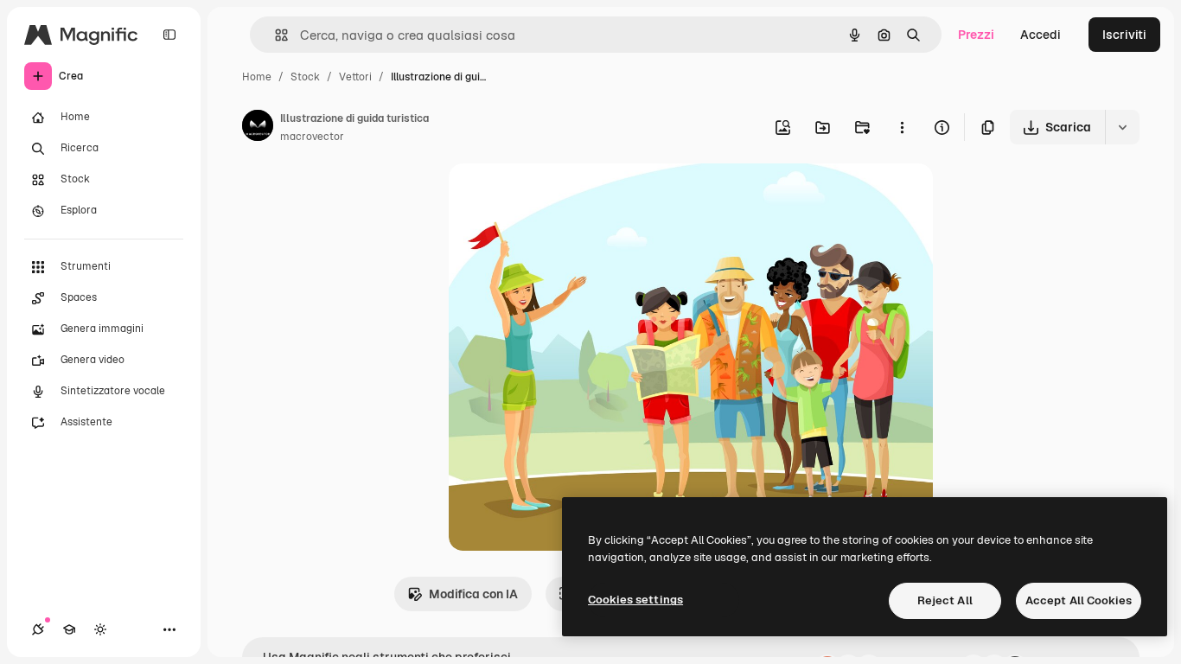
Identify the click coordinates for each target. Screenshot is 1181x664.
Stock (305, 77)
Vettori (355, 77)
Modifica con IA (473, 594)
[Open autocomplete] (274, 35)
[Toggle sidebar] (169, 34)
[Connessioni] (38, 629)
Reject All (945, 600)
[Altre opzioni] (901, 127)
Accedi (1040, 34)
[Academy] (69, 629)
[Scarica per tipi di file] (1122, 127)
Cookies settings (635, 599)
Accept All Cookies (1078, 600)
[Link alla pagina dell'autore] (257, 128)
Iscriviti (1124, 34)
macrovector (312, 137)
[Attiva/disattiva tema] (100, 629)
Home (256, 77)
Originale (562, 196)
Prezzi (976, 34)
